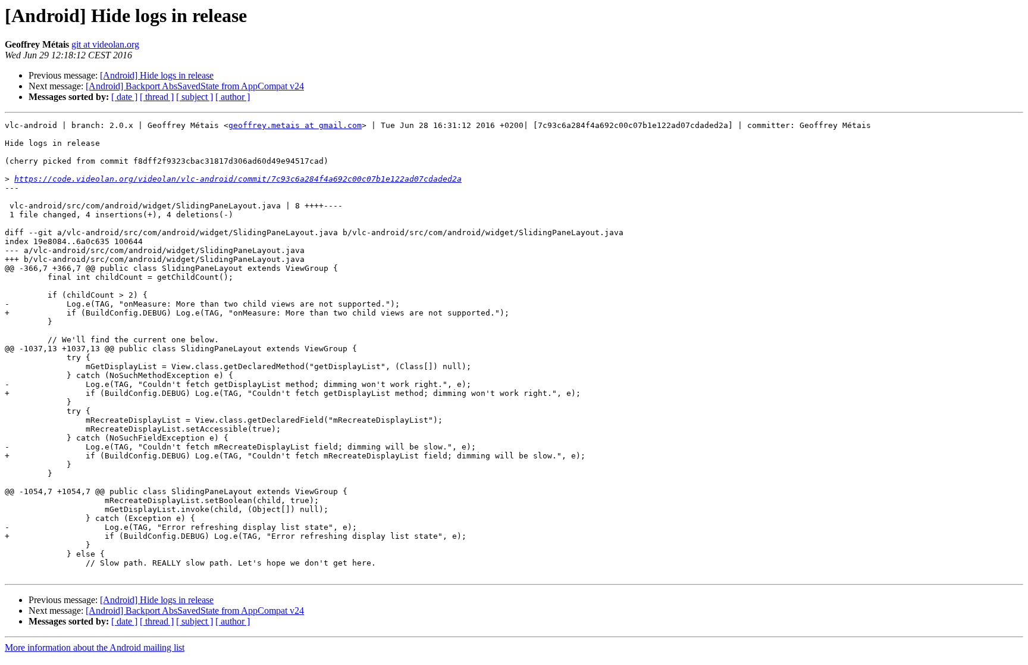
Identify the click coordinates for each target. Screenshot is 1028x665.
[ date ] (124, 97)
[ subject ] (194, 97)
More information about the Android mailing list (94, 647)
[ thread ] (157, 97)
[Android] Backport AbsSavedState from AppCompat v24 (195, 86)
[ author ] (232, 97)
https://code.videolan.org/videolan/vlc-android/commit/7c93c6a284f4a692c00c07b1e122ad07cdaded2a (238, 178)
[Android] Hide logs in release (157, 75)
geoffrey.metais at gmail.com (295, 125)
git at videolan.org (105, 44)
